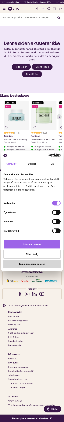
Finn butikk (13, 363)
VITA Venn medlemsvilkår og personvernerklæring (31, 405)
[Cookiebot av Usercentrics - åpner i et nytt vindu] (48, 155)
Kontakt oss (32, 74)
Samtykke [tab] (11, 163)
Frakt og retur (14, 325)
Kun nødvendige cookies (32, 264)
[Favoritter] (49, 9)
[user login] (43, 9)
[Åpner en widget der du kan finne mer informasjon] (52, 409)
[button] (58, 17)
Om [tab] (52, 163)
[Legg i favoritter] (7, 127)
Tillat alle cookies (32, 244)
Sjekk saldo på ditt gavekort (21, 333)
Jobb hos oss (14, 375)
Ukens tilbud (42, 67)
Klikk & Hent (14, 337)
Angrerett (12, 329)
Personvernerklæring (18, 367)
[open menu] (4, 9)
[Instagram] (27, 293)
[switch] (56, 212)
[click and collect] (54, 9)
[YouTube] (41, 293)
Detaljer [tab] (32, 163)
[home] (13, 8)
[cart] (60, 9)
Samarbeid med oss (17, 379)
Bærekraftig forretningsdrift (21, 371)
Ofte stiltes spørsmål (18, 321)
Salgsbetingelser (16, 341)
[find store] (37, 9)
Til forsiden (21, 67)
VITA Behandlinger (16, 387)
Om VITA (12, 359)
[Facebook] (19, 293)
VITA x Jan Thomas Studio (20, 383)
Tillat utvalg (32, 254)
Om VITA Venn (15, 401)
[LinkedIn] (34, 293)
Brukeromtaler (15, 345)
